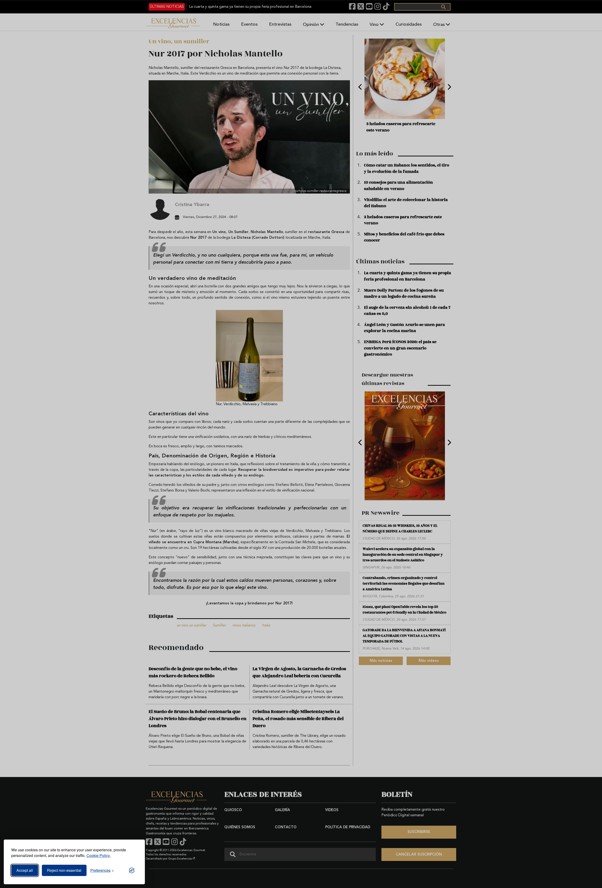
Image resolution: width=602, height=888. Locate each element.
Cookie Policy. (99, 855)
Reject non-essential (64, 870)
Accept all (24, 870)
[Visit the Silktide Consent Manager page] (131, 870)
